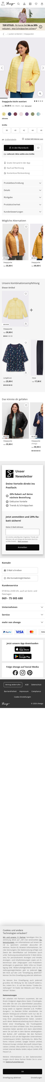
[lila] (27, 114)
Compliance (36, 691)
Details (7, 190)
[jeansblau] (10, 114)
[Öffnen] (40, 26)
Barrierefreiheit (10, 691)
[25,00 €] (15, 358)
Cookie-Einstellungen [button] (22, 697)
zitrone (5, 118)
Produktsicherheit (12, 204)
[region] (22, 1004)
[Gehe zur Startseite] (11, 4)
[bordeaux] (15, 114)
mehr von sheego (11, 622)
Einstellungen (36, 1077)
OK (22, 1071)
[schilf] (33, 114)
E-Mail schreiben (13, 571)
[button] (3, 4)
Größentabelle (10, 139)
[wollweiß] (21, 114)
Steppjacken (29, 34)
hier (40, 970)
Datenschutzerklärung (15, 1062)
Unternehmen (9, 607)
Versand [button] (28, 106)
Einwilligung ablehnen (12, 1077)
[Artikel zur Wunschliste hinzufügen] (38, 148)
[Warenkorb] (42, 4)
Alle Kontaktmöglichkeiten (18, 578)
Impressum (24, 691)
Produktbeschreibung (14, 183)
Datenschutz (36, 684)
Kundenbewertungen (13, 211)
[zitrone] (4, 114)
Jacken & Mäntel (15, 34)
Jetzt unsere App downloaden (22, 643)
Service (6, 614)
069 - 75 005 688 (12, 598)
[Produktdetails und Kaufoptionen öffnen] (26, 324)
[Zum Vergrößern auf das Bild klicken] (40, 93)
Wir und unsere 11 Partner (14, 937)
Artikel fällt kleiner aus (34, 139)
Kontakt (6, 562)
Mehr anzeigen (23, 541)
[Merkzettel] (36, 4)
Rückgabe (8, 197)
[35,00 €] (15, 242)
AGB (26, 684)
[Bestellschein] (30, 4)
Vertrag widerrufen (13, 684)
